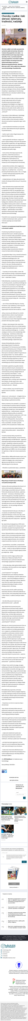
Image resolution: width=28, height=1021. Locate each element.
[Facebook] (3, 771)
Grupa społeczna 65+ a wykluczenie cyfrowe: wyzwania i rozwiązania (16, 907)
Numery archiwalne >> (14, 887)
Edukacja (22, 936)
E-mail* (17, 792)
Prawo (5, 936)
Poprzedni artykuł (14, 777)
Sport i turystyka (13, 937)
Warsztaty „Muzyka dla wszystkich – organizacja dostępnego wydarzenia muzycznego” (7, 836)
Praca (18, 936)
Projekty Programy (22, 937)
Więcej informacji (21, 995)
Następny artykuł (14, 780)
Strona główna (4, 6)
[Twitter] (5, 771)
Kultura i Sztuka (5, 937)
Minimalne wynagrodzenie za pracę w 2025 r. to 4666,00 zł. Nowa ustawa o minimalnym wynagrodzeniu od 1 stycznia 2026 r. (17, 900)
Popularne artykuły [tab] (7, 894)
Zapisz (25, 797)
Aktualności (9, 936)
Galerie (20, 939)
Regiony (14, 936)
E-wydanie (14, 883)
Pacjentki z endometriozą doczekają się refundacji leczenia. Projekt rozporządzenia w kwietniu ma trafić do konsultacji (17, 914)
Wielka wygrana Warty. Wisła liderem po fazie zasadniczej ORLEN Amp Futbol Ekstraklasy (7, 818)
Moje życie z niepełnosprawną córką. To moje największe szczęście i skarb (17, 927)
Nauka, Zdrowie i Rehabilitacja (14, 6)
